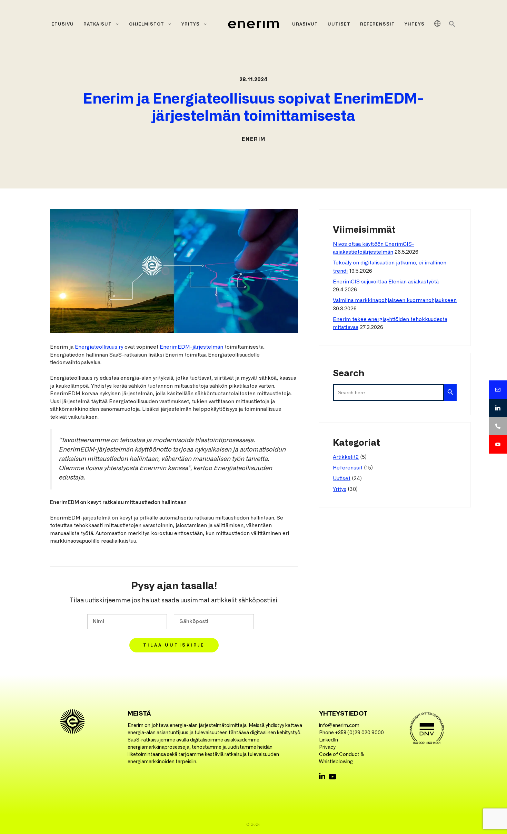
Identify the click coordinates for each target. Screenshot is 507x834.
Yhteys (415, 24)
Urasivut (305, 24)
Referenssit (377, 24)
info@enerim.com (339, 725)
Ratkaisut (97, 24)
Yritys (190, 24)
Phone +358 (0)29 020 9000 (351, 732)
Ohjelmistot (146, 24)
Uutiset (339, 24)
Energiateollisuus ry (99, 347)
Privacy (327, 747)
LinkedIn (328, 740)
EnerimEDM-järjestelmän (191, 347)
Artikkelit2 (346, 457)
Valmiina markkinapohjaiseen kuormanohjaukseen (395, 300)
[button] (452, 26)
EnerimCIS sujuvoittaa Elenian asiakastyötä (386, 281)
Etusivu (62, 24)
